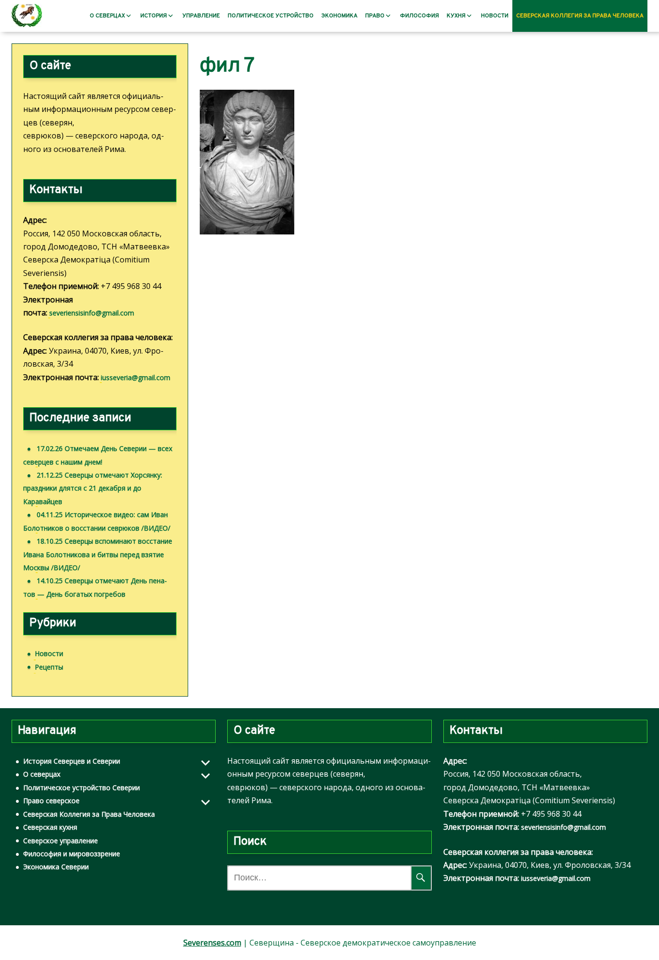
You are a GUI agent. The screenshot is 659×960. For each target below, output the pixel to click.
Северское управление (60, 840)
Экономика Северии (56, 866)
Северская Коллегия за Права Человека (580, 16)
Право (374, 16)
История (153, 16)
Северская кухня (50, 827)
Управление (201, 16)
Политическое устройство (271, 16)
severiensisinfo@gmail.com (91, 312)
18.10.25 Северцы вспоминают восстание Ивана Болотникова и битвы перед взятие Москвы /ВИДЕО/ (97, 554)
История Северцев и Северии (71, 761)
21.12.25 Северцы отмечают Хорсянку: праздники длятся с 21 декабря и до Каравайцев (92, 488)
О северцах (107, 16)
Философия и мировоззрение (71, 853)
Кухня (456, 16)
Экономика (339, 16)
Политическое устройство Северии (81, 787)
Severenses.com (212, 942)
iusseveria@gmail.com (135, 377)
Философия (419, 16)
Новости (494, 16)
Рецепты (49, 667)
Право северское (51, 800)
